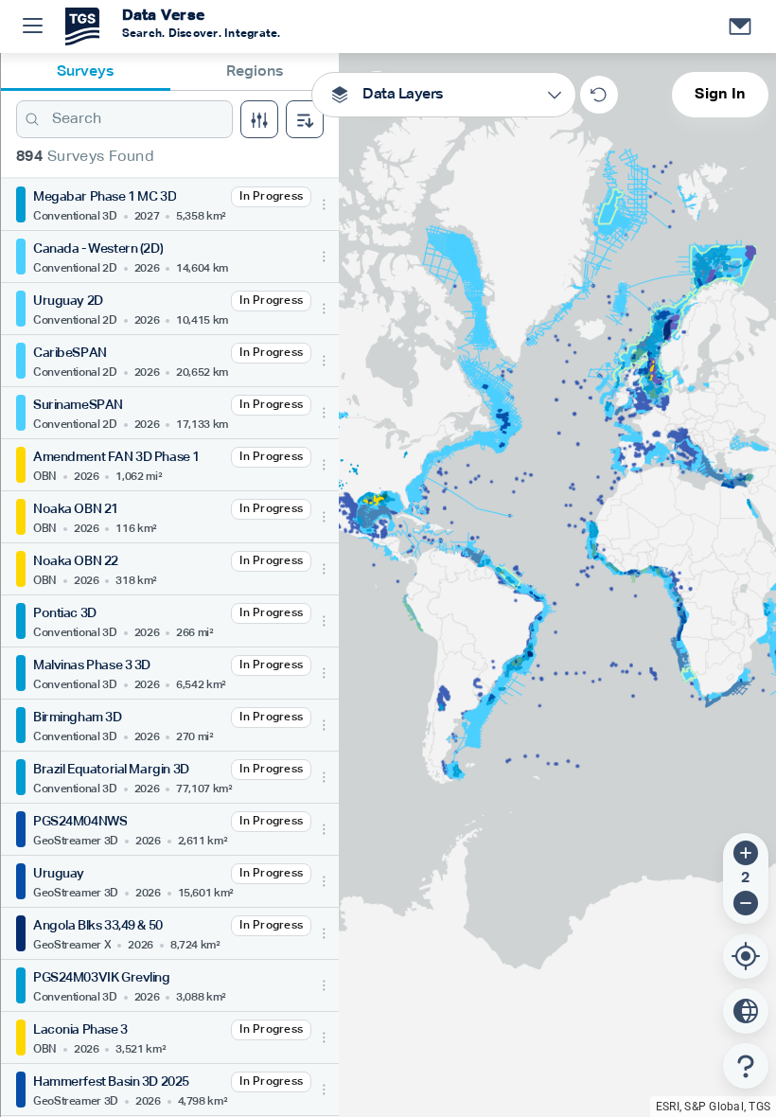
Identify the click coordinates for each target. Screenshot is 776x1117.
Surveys (85, 72)
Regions (254, 72)
